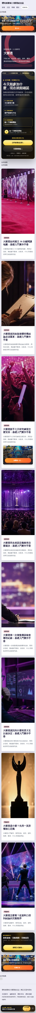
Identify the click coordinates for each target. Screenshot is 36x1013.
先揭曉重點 (18, 149)
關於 (17, 7)
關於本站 (21, 994)
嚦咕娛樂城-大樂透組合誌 (13, 3)
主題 (8, 7)
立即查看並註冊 (18, 142)
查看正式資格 (18, 947)
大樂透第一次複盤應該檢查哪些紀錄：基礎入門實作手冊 (17, 638)
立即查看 (26, 1008)
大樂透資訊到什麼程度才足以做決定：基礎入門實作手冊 (17, 733)
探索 (3, 7)
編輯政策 (13, 994)
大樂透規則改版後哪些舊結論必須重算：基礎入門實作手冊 (17, 337)
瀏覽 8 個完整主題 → (10, 65)
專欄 (13, 7)
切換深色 (24, 7)
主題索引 (5, 994)
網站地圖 (29, 994)
